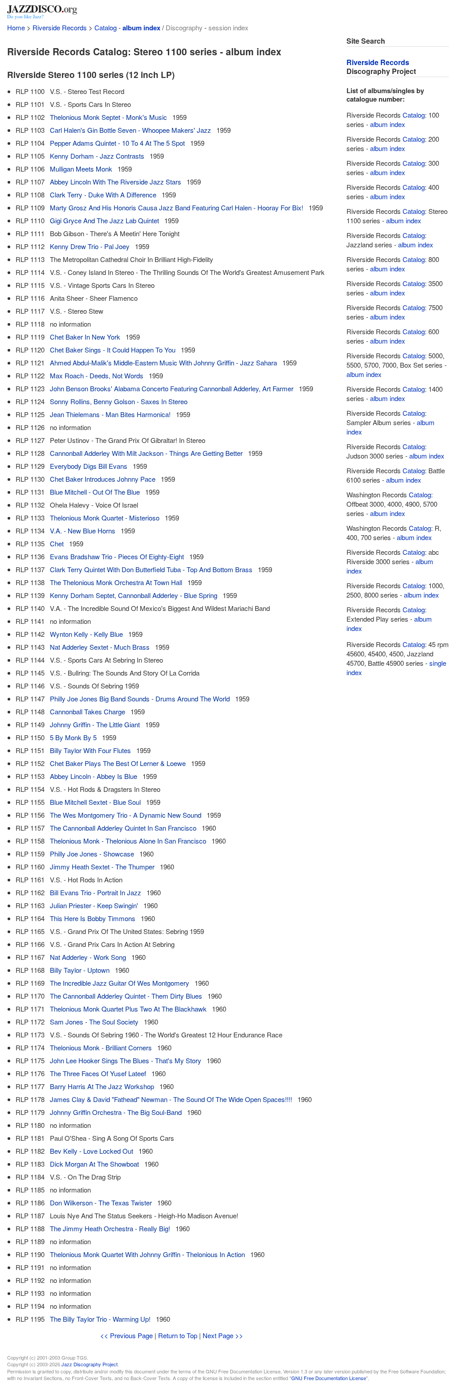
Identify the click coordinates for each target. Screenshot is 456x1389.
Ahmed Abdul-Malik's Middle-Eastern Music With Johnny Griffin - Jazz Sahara (163, 362)
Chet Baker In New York (85, 336)
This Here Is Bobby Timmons (92, 918)
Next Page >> (223, 1335)
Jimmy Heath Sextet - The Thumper (102, 866)
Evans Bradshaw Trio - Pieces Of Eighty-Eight (117, 556)
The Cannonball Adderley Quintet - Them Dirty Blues (126, 995)
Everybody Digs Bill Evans (88, 466)
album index (141, 28)
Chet (57, 543)
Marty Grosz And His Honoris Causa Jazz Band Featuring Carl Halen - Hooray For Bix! (176, 207)
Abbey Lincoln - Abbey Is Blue (93, 776)
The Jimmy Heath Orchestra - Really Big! (110, 1228)
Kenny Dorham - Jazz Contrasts (97, 155)
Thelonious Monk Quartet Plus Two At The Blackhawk (128, 1008)
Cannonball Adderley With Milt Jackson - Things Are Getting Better (146, 453)
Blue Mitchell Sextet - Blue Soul (95, 802)
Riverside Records (60, 27)
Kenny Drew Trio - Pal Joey (90, 246)
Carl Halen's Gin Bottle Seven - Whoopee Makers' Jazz (130, 130)
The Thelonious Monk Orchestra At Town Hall (116, 582)
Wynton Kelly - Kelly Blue (86, 634)
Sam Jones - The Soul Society (94, 1021)
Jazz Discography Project (89, 1364)
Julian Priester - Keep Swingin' (94, 905)
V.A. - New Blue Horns (82, 530)
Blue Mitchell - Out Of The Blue (95, 491)
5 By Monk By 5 (73, 737)
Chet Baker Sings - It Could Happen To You (112, 349)
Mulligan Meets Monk (81, 168)
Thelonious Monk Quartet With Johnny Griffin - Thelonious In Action (147, 1254)
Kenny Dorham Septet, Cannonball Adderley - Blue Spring (133, 595)
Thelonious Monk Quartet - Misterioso (104, 517)
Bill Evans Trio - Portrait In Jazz (95, 892)
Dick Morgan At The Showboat (94, 1163)
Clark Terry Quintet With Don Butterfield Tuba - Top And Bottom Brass (151, 569)
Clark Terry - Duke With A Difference (103, 194)
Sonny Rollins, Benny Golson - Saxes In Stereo (118, 401)
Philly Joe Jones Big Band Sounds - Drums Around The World (140, 698)
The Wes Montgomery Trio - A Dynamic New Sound (125, 814)
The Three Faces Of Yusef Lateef (98, 1073)
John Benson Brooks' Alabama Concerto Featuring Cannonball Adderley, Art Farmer (171, 388)
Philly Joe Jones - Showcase (92, 853)
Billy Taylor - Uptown (80, 970)
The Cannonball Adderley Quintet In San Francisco (123, 827)
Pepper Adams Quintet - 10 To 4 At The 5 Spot (117, 143)
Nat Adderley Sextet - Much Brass (100, 646)
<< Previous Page (126, 1335)
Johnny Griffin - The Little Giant (95, 724)
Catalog (105, 27)
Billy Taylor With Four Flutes (90, 750)
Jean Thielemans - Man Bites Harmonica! (110, 414)
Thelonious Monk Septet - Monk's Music (108, 117)
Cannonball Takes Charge (87, 711)
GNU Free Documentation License (328, 1377)
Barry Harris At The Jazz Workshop (102, 1086)
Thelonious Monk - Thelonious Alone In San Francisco (128, 840)
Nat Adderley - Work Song (88, 957)
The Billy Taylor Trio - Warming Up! (100, 1318)
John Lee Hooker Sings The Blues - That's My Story (125, 1060)
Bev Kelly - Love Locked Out (91, 1150)
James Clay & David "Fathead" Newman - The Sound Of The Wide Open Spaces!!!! (171, 1099)
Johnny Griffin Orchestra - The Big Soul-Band (116, 1112)
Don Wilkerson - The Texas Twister (101, 1202)
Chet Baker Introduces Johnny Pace (102, 478)
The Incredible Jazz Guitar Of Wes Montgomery (119, 982)
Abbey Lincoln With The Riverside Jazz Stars (115, 181)
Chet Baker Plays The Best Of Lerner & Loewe (118, 763)
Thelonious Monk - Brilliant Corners (101, 1047)
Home (16, 27)
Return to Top (177, 1335)
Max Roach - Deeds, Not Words (96, 375)
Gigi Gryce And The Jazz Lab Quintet (104, 220)
